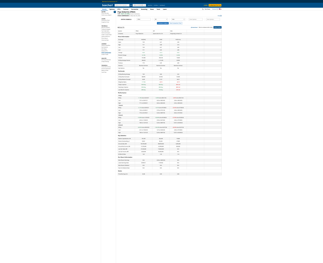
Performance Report (106, 15)
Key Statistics (105, 47)
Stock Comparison (106, 52)
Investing (144, 9)
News (152, 9)
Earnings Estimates (106, 59)
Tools (158, 9)
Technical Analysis (106, 33)
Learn (165, 9)
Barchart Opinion (106, 27)
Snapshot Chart (105, 22)
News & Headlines (106, 45)
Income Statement (106, 68)
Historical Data (105, 40)
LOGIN (206, 5)
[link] (220, 16)
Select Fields (217, 27)
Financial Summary (106, 67)
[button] (220, 9)
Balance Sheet (105, 70)
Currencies (134, 9)
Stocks (104, 9)
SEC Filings (104, 49)
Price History (105, 38)
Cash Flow (104, 72)
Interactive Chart (106, 20)
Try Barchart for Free (215, 5)
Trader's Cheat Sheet (107, 34)
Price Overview (105, 13)
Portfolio (156, 5)
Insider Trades (105, 54)
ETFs (119, 9)
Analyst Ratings (105, 61)
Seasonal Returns (106, 36)
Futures (125, 9)
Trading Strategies (106, 29)
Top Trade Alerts (105, 31)
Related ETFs (105, 51)
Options (112, 9)
